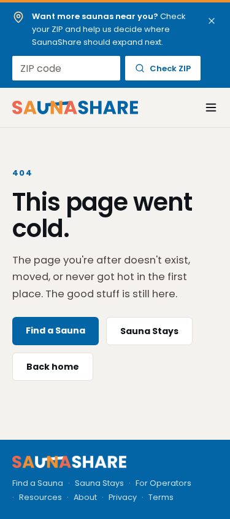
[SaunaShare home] (75, 107)
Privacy (123, 497)
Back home (52, 367)
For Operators (163, 483)
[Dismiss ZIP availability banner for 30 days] (212, 21)
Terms (161, 497)
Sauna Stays (149, 331)
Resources (40, 497)
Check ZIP (170, 68)
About (85, 497)
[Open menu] (204, 107)
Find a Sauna (55, 330)
